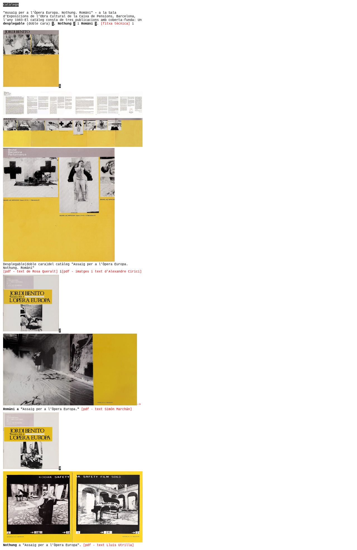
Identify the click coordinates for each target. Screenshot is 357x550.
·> (139, 404)
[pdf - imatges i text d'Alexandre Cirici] (102, 272)
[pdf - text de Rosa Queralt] (30, 272)
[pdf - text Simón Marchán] (106, 409)
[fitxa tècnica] (115, 24)
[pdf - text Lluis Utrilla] (108, 545)
